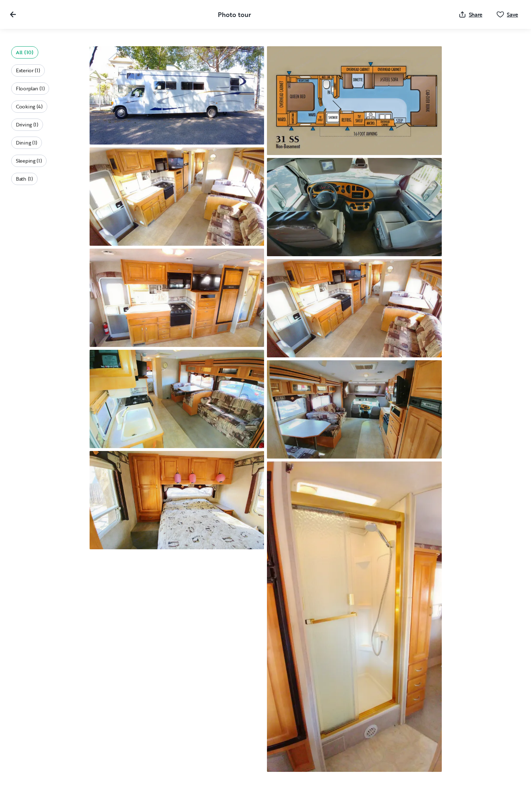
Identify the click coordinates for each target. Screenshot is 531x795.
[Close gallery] (13, 14)
